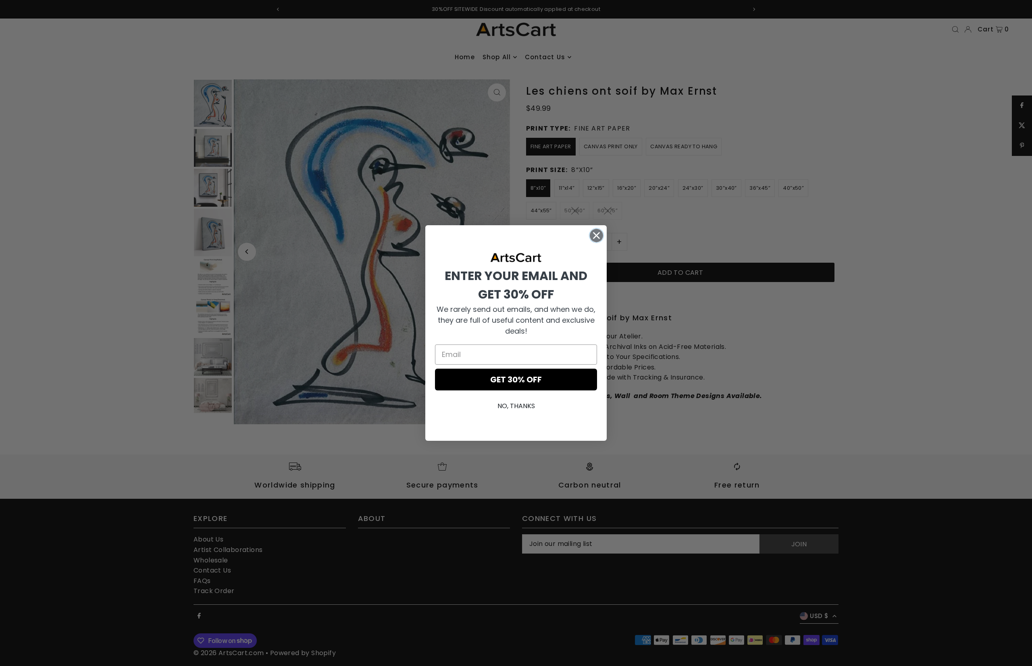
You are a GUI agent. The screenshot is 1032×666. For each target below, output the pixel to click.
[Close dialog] (596, 235)
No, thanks (516, 406)
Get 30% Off (516, 379)
